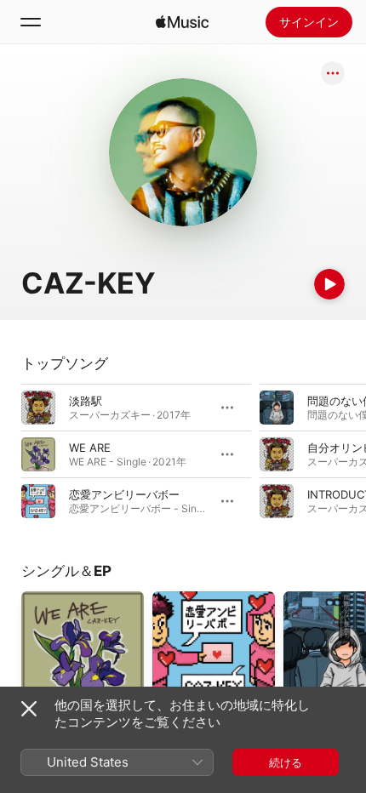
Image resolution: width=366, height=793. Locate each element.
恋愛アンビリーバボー (124, 494)
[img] (182, 22)
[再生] (329, 284)
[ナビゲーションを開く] (30, 22)
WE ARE (90, 447)
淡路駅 (85, 401)
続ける (285, 762)
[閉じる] (29, 708)
